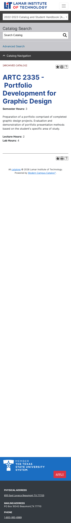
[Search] (64, 35)
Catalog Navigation (19, 55)
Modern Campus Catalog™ (42, 173)
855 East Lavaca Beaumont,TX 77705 (24, 495)
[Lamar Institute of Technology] (30, 5)
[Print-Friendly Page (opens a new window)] (62, 67)
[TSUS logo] (24, 465)
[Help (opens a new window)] (66, 67)
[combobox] (35, 17)
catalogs (16, 169)
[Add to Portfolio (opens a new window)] (57, 67)
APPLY (60, 474)
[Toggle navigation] (63, 6)
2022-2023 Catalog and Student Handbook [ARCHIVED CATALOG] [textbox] (36, 17)
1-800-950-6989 (13, 517)
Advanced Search (14, 46)
